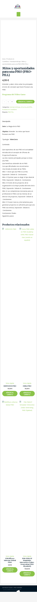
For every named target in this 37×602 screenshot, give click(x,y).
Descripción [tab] (6, 121)
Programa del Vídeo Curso (13, 94)
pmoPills (29, 107)
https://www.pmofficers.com (12, 589)
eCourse (23, 107)
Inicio (3, 59)
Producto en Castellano (9, 109)
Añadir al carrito (25, 102)
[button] (4, 597)
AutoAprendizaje (15, 61)
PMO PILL (11, 112)
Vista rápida (10, 383)
